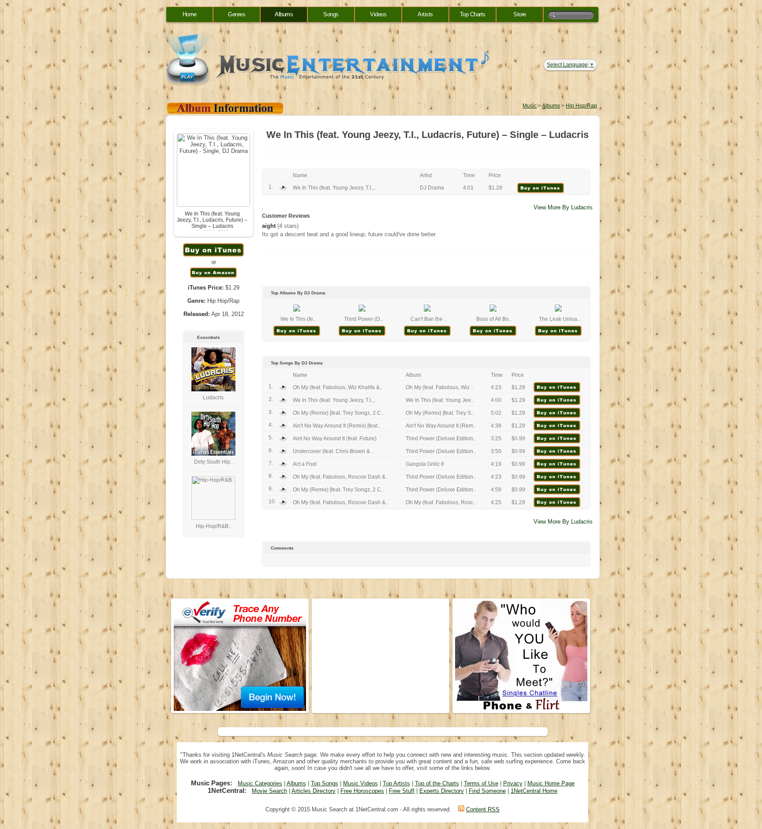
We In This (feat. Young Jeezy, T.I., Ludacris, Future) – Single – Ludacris (212, 220)
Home (190, 14)
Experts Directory (441, 791)
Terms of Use (481, 783)
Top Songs (324, 783)
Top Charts (473, 14)
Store (519, 14)
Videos (378, 14)
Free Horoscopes (362, 791)
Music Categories (260, 783)
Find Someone (487, 791)
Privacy (513, 783)
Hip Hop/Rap (581, 106)
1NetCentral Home (534, 791)
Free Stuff (402, 791)
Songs (331, 14)
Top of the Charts (437, 783)
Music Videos (360, 783)
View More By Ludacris (563, 207)
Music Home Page (551, 783)
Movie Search (269, 791)
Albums (284, 14)
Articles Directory (313, 791)
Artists (425, 14)
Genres (236, 14)
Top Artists (396, 783)
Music (530, 106)
